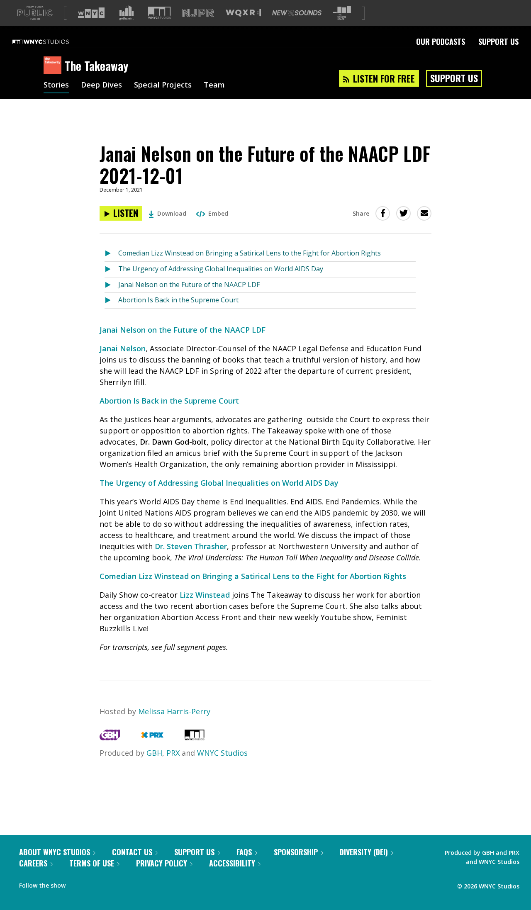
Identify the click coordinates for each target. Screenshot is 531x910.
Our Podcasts (440, 41)
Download (171, 213)
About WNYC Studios (54, 852)
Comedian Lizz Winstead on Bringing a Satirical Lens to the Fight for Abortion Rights (249, 253)
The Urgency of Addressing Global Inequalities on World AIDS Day (220, 268)
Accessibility (232, 863)
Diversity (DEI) (364, 852)
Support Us (498, 41)
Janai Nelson (123, 348)
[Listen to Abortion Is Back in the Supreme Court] (111, 300)
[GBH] (110, 737)
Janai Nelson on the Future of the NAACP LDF (189, 284)
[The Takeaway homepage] (54, 65)
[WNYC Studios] (195, 737)
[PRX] (152, 737)
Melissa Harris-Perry (174, 711)
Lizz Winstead (205, 595)
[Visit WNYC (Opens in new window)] (91, 12)
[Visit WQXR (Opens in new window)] (243, 13)
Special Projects (163, 85)
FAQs (244, 852)
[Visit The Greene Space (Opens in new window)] (342, 13)
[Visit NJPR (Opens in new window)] (198, 13)
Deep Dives (101, 85)
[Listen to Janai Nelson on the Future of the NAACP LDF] (111, 285)
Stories (56, 85)
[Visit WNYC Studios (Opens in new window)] (159, 13)
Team (214, 85)
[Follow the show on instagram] (109, 883)
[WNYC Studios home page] (51, 41)
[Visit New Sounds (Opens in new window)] (297, 13)
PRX (173, 753)
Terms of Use (91, 863)
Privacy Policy (161, 863)
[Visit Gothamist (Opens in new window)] (126, 12)
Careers (33, 863)
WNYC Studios (222, 753)
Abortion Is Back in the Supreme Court (178, 299)
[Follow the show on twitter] (93, 883)
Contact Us (132, 852)
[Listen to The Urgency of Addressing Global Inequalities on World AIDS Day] (111, 269)
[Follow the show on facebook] (77, 883)
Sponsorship (296, 852)
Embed (218, 213)
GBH (154, 753)
